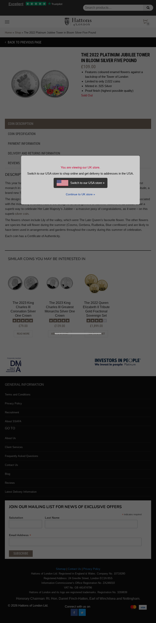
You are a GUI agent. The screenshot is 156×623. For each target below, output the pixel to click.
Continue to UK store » (80, 194)
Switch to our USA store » (87, 183)
